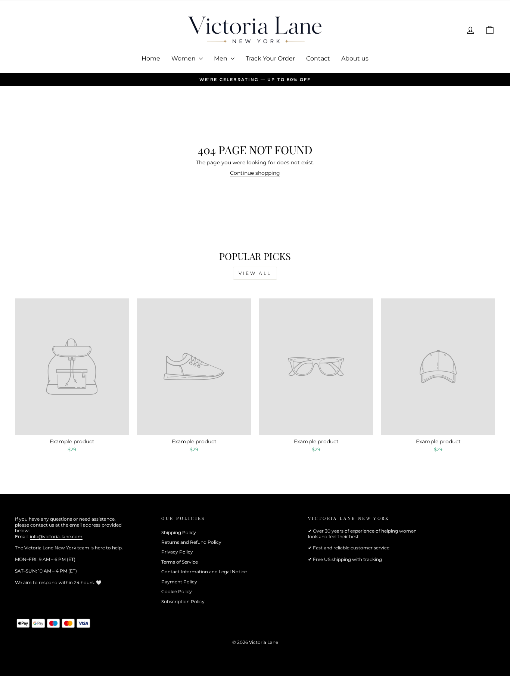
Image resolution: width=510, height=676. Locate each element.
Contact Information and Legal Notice (204, 571)
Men (221, 58)
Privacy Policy (177, 552)
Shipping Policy (178, 532)
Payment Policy (179, 581)
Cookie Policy (176, 591)
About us (354, 58)
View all (255, 273)
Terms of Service (179, 562)
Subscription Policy (183, 601)
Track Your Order (270, 58)
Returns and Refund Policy (191, 542)
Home (151, 58)
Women (184, 58)
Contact (318, 58)
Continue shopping (255, 173)
